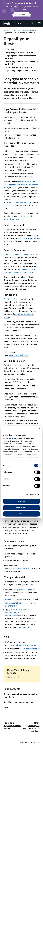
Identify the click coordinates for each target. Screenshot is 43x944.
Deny (21, 514)
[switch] (37, 472)
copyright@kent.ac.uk (18, 355)
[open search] (32, 23)
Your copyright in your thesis (19, 67)
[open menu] (39, 23)
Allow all (21, 501)
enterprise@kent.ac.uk (22, 590)
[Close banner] (39, 428)
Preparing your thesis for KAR (19, 52)
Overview (10, 49)
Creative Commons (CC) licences (18, 254)
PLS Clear (17, 382)
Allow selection (21, 507)
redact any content (13, 599)
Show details (31, 495)
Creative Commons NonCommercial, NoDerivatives (17, 612)
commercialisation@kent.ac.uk (17, 568)
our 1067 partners (16, 439)
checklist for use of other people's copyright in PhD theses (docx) (21, 185)
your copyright (23, 627)
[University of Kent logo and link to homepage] (7, 23)
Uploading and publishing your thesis (22, 70)
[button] (39, 23)
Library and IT (13, 677)
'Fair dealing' (9, 299)
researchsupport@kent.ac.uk (18, 202)
